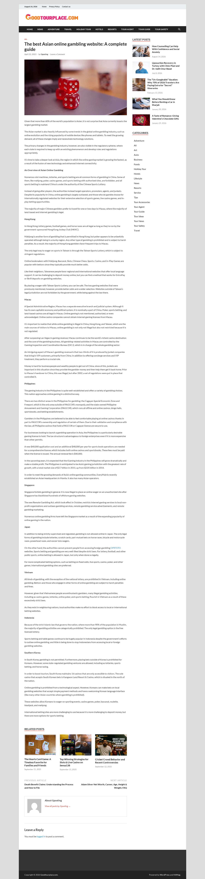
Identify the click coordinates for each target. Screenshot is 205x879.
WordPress (165, 875)
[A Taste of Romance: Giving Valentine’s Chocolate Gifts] (141, 116)
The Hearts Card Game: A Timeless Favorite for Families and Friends (37, 762)
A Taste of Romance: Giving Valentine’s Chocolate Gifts (165, 117)
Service (137, 192)
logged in (41, 836)
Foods (137, 164)
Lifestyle (138, 178)
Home (44, 7)
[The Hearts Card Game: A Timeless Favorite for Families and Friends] (40, 745)
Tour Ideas (139, 216)
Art (135, 150)
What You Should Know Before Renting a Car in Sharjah (163, 102)
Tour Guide (144, 29)
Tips (136, 197)
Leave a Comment (57, 54)
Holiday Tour (83, 29)
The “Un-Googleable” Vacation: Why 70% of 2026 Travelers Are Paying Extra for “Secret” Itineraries (163, 83)
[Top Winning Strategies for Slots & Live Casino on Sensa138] (76, 745)
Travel (68, 29)
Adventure (54, 29)
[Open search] (179, 29)
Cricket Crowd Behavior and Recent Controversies (110, 761)
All (25, 39)
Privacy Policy (54, 7)
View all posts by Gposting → (58, 806)
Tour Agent (127, 29)
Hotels (99, 29)
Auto (136, 154)
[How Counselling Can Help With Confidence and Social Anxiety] (141, 46)
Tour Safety (161, 29)
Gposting (44, 54)
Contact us (66, 7)
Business (138, 159)
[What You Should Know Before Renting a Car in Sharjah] (141, 99)
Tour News (139, 221)
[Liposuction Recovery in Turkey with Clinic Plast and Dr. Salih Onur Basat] (141, 63)
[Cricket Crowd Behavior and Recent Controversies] (111, 745)
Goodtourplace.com (49, 875)
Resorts (112, 29)
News (40, 29)
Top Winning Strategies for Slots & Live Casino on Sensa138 (74, 762)
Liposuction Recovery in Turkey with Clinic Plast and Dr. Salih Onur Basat (165, 65)
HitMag (177, 875)
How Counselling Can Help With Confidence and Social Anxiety (165, 49)
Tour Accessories (142, 202)
